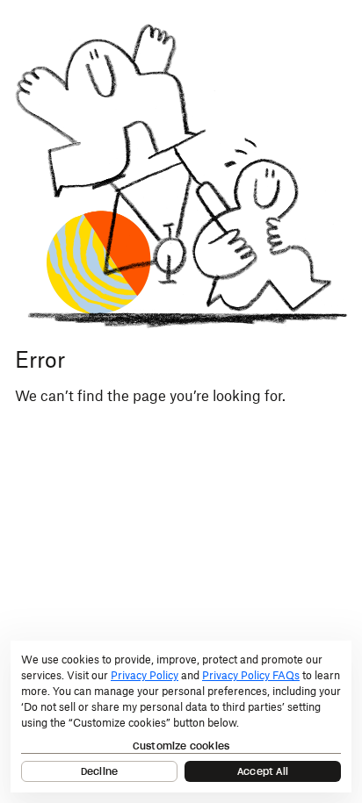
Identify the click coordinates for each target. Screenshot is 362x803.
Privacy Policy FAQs (251, 675)
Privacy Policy (144, 675)
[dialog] (181, 716)
